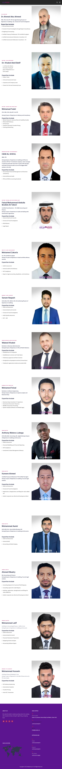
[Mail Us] (32, 726)
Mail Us (33, 728)
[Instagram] (9, 721)
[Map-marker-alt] (12, 721)
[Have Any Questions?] (32, 720)
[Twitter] (4, 721)
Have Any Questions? (36, 722)
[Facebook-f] (6, 721)
